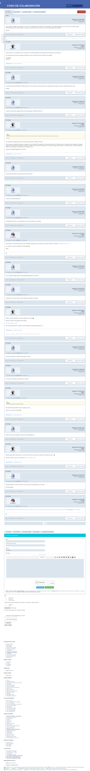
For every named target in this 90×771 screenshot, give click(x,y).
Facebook (8, 662)
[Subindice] (16, 557)
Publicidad (8, 653)
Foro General (9, 700)
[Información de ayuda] (83, 555)
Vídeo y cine (9, 688)
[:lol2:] (60, 557)
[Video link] (38, 557)
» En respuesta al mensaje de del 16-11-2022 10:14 (16, 130)
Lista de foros (17, 12)
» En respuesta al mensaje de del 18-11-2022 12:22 (17, 481)
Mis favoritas (11, 600)
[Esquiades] (31, 768)
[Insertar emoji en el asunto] (44, 550)
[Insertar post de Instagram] (51, 557)
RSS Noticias (9, 742)
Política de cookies (10, 649)
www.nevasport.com (11, 323)
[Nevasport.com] (4, 3)
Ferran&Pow (9, 732)
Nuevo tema (82, 11)
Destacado (8, 12)
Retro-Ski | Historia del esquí (12, 725)
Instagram (8, 664)
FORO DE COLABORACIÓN (23, 5)
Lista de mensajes (27, 12)
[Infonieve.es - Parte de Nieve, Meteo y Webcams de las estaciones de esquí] (66, 767)
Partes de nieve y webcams (12, 687)
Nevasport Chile (10, 694)
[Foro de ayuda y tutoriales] (64, 6)
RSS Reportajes (10, 743)
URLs (9, 605)
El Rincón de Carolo (10, 717)
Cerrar (6, 625)
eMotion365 (9, 753)
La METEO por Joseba (11, 752)
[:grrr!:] (64, 557)
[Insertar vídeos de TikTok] (55, 557)
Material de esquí (10, 692)
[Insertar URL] (25, 557)
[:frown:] (62, 557)
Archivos (10, 604)
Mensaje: (8, 553)
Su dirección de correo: (11, 543)
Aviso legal (8, 646)
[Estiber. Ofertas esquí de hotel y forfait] (13, 769)
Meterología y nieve (11, 707)
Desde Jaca (9, 721)
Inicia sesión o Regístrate (39, 12)
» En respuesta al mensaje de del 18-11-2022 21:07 (16, 506)
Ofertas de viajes (10, 689)
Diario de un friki (10, 735)
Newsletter (9, 657)
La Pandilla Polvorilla (11, 754)
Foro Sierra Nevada (10, 710)
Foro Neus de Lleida (11, 709)
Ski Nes (8, 719)
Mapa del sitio (9, 644)
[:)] (57, 557)
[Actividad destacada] (60, 6)
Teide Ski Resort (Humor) (12, 737)
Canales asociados (10, 685)
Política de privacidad (11, 647)
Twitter (8, 663)
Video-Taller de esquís (11, 751)
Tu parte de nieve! (17, 63)
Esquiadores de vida (11, 736)
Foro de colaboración (11, 701)
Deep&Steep (9, 731)
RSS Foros (8, 746)
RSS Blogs (8, 744)
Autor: (7, 539)
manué (13, 22)
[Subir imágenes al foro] (42, 555)
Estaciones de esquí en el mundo (14, 682)
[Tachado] (14, 557)
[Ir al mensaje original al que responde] (83, 83)
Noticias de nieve (10, 681)
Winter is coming (10, 723)
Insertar (9, 625)
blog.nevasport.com (11, 656)
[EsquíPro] (9, 675)
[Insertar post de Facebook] (49, 557)
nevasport (13, 237)
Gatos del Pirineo (10, 728)
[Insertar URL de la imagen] (36, 557)
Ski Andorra (9, 706)
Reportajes (8, 683)
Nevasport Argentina (11, 695)
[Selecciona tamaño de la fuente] (23, 557)
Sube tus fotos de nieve (11, 691)
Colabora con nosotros (11, 651)
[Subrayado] (12, 557)
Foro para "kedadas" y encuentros (14, 704)
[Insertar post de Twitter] (53, 557)
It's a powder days (10, 727)
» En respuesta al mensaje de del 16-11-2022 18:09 (16, 240)
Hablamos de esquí (10, 730)
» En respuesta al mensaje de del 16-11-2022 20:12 (17, 272)
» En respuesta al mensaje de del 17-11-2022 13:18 (16, 397)
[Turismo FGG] (56, 768)
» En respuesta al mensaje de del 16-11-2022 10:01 (17, 82)
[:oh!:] (66, 557)
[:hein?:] (71, 557)
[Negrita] (7, 557)
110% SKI (8, 722)
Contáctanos (9, 650)
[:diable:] (73, 557)
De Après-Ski (9, 718)
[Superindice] (18, 557)
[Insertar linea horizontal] (27, 557)
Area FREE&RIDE (10, 711)
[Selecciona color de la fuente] (21, 557)
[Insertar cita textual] (29, 557)
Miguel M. (12, 48)
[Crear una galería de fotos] (47, 557)
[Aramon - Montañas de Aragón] (14, 768)
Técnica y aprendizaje (11, 705)
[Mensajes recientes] (61, 6)
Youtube (8, 665)
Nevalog (8, 693)
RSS (46, 523)
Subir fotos (11, 598)
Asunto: (7, 548)
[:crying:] (68, 557)
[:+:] (75, 557)
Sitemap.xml (9, 645)
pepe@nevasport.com (64, 243)
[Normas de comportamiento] (63, 6)
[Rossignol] (6, 768)
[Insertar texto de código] (31, 557)
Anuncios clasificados (11, 654)
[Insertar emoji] (83, 560)
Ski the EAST (9, 724)
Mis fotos (10, 599)
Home (7, 680)
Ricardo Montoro (10, 734)
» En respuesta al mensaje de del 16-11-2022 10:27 (17, 195)
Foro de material (10, 703)
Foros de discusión (10, 686)
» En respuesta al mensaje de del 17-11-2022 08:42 (17, 353)
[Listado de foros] (62, 6)
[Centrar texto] (34, 557)
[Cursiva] (10, 557)
